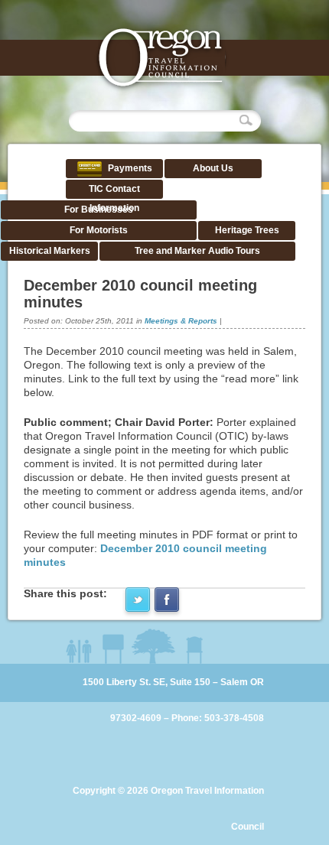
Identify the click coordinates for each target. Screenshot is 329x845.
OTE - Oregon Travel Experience (161, 60)
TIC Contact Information (114, 198)
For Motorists (99, 230)
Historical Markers (49, 250)
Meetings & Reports (181, 321)
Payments (129, 168)
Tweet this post (137, 599)
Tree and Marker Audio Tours (197, 250)
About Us (213, 168)
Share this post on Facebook (167, 599)
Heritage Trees (247, 230)
